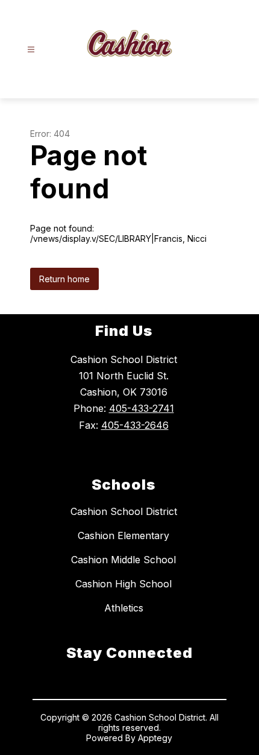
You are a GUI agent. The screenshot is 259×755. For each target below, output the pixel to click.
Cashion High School (123, 584)
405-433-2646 (135, 425)
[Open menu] (31, 50)
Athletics (123, 608)
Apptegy (155, 738)
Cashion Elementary (123, 535)
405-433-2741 (141, 408)
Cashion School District (123, 511)
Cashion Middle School (123, 560)
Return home (64, 279)
